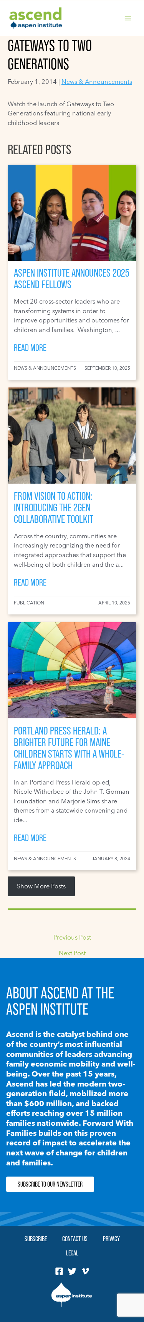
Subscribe (36, 1239)
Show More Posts (41, 886)
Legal (72, 1253)
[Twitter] (72, 1271)
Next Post (72, 953)
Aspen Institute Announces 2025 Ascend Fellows (71, 278)
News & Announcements (96, 81)
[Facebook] (59, 1271)
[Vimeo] (85, 1271)
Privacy (111, 1239)
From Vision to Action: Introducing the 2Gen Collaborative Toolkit (53, 507)
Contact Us (75, 1239)
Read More (30, 347)
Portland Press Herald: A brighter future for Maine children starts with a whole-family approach (69, 748)
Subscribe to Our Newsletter (50, 1184)
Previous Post (72, 937)
